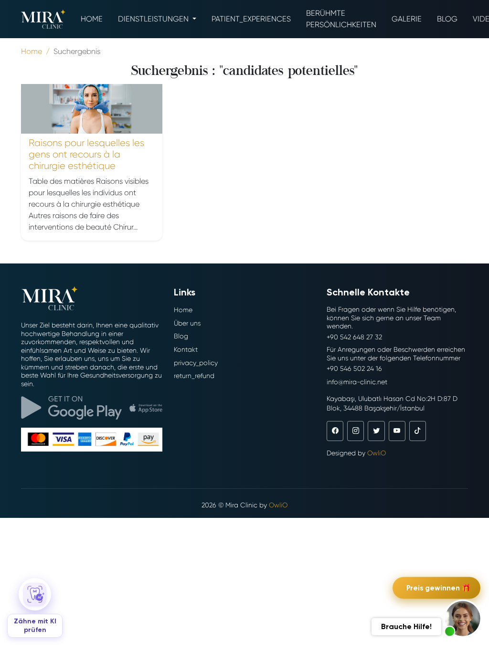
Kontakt (186, 349)
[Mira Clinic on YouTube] (397, 431)
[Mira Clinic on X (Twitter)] (376, 431)
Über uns (187, 323)
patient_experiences (251, 18)
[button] (463, 618)
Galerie (407, 18)
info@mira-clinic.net (357, 382)
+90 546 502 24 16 (354, 368)
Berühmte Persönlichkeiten (341, 19)
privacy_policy (196, 363)
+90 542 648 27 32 (354, 337)
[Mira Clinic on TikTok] (417, 431)
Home (92, 18)
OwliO (376, 453)
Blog (447, 18)
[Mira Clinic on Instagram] (355, 431)
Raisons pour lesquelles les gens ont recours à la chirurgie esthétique (86, 154)
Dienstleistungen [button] (154, 18)
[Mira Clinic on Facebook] (335, 431)
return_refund (194, 375)
